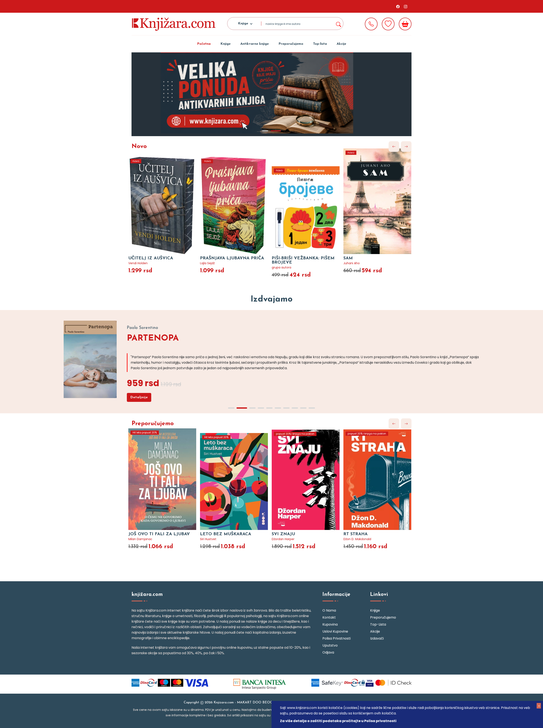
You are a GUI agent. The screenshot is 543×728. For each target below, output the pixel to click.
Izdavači (377, 638)
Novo (139, 147)
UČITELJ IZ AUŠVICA (150, 258)
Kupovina (330, 624)
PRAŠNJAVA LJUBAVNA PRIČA (232, 258)
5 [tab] (269, 408)
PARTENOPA (153, 338)
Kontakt (329, 617)
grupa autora (281, 267)
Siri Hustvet (208, 539)
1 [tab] (265, 130)
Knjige (225, 44)
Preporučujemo (290, 44)
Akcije (341, 44)
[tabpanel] (271, 94)
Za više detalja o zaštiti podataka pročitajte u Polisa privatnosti (338, 720)
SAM (348, 258)
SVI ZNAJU (283, 534)
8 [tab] (295, 408)
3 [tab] (252, 408)
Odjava (328, 652)
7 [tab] (286, 408)
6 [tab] (278, 408)
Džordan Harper (283, 539)
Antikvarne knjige (254, 44)
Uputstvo (330, 645)
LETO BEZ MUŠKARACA (225, 534)
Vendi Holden (138, 263)
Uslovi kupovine (335, 631)
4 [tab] (261, 408)
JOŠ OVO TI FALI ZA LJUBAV (159, 534)
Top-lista (320, 44)
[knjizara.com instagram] (405, 6)
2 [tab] (275, 130)
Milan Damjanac (140, 539)
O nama (329, 610)
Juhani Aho (351, 263)
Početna (204, 44)
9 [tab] (303, 408)
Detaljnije (139, 397)
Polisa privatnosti (336, 638)
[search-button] (338, 23)
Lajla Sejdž (207, 263)
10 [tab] (312, 408)
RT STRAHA (355, 534)
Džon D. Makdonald (357, 539)
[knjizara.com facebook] (398, 6)
